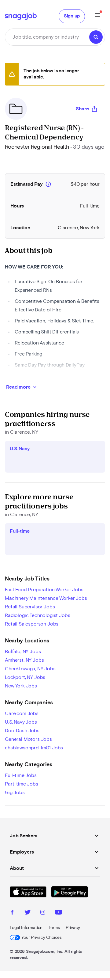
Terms (54, 928)
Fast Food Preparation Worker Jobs (44, 589)
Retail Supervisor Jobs (30, 606)
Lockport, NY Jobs (25, 677)
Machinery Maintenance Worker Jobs (46, 598)
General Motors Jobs (28, 739)
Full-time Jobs (21, 775)
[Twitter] (27, 913)
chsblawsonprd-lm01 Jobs (34, 747)
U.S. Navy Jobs (21, 722)
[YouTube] (58, 913)
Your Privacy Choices (41, 937)
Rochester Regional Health (37, 147)
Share (82, 108)
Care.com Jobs (21, 713)
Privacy (73, 928)
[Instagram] (42, 913)
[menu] (97, 16)
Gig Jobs (15, 792)
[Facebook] (12, 913)
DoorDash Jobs (22, 730)
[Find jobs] (96, 37)
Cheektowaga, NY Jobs (30, 668)
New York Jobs (21, 685)
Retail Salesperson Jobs (31, 624)
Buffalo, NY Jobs (23, 651)
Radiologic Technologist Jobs (37, 615)
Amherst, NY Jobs (24, 660)
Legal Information (26, 928)
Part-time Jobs (21, 784)
